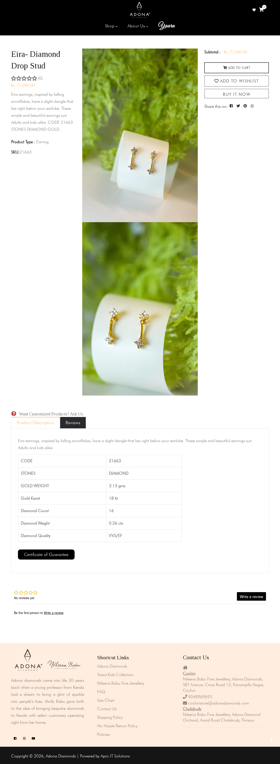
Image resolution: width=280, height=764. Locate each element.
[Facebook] (15, 738)
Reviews (73, 422)
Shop (110, 25)
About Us (137, 25)
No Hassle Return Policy (117, 725)
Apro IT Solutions (115, 756)
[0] (261, 9)
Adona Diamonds (112, 666)
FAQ (101, 691)
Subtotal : (212, 51)
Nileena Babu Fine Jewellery (120, 683)
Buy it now (236, 94)
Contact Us (107, 708)
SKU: (15, 152)
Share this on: (216, 106)
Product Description (35, 422)
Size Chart (105, 700)
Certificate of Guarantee (46, 554)
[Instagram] (24, 738)
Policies (103, 734)
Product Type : (23, 141)
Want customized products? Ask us (51, 414)
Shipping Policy (110, 717)
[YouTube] (33, 738)
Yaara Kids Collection (115, 674)
